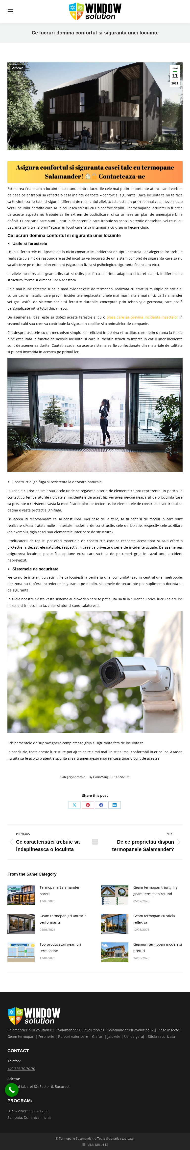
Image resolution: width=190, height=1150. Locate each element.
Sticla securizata (161, 1036)
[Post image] (21, 895)
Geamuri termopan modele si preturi (157, 947)
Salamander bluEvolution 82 (31, 1030)
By (99, 777)
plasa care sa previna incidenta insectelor (142, 317)
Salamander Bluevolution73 (81, 1030)
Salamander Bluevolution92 (131, 1030)
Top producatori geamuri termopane (60, 947)
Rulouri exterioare (73, 1036)
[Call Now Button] (12, 1090)
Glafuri (98, 1036)
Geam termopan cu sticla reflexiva (154, 919)
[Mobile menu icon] (10, 11)
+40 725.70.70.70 (21, 1068)
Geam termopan (21, 1036)
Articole (17, 68)
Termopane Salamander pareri (60, 890)
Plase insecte (169, 1030)
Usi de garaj (134, 1036)
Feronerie (46, 1036)
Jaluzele (114, 1036)
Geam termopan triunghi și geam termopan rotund (155, 890)
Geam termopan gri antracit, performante (63, 919)
